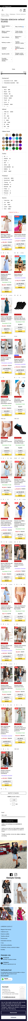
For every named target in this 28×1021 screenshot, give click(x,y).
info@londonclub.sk (9, 997)
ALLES (6, 160)
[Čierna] (13, 135)
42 (20, 295)
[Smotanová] (10, 135)
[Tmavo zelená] (13, 148)
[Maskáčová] (6, 141)
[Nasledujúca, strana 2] (13, 804)
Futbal (6, 188)
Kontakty (3, 949)
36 (15, 252)
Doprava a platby (5, 934)
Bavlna (8, 98)
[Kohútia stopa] (16, 145)
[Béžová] (6, 135)
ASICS (7, 164)
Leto (7, 204)
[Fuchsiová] (20, 148)
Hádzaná (7, 190)
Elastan (7, 93)
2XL (11, 458)
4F (5, 156)
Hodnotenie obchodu (6, 940)
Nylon (7, 91)
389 (17, 804)
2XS (6, 113)
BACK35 (7, 249)
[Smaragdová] (6, 148)
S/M (7, 122)
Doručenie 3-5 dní (10, 80)
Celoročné (8, 200)
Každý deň (8, 178)
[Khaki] (3, 148)
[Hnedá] (20, 135)
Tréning (7, 182)
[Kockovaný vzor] (16, 141)
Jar (7, 202)
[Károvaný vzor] (10, 141)
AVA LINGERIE (9, 167)
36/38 (22, 458)
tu (15, 1009)
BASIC (7, 171)
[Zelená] (16, 148)
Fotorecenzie (4, 938)
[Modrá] (10, 138)
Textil (6, 100)
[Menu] (24, 10)
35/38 (15, 336)
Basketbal (7, 184)
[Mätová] (10, 148)
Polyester (8, 96)
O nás (2, 943)
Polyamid (8, 104)
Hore (14, 800)
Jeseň (7, 206)
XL (8, 252)
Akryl (7, 89)
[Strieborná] (3, 138)
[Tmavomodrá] (6, 138)
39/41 (15, 458)
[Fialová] (20, 145)
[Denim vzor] (20, 138)
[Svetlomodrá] (13, 138)
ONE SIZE (8, 111)
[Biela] (3, 135)
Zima (7, 208)
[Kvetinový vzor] (3, 145)
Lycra (6, 102)
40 (17, 295)
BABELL (7, 169)
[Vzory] (3, 141)
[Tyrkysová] (16, 138)
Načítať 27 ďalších (13, 793)
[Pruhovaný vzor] (13, 145)
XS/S (6, 118)
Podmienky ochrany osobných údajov (10, 947)
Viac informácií (5, 975)
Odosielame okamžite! (11, 82)
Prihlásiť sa (9, 821)
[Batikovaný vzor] (13, 141)
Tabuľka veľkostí (5, 936)
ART (6, 162)
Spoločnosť (9, 180)
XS (6, 116)
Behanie (7, 186)
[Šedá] (16, 135)
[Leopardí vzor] (10, 145)
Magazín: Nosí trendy (6, 929)
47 (19, 458)
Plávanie (7, 193)
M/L (6, 126)
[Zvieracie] (6, 145)
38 (17, 252)
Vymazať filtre (13, 212)
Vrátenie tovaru (4, 931)
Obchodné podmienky (6, 945)
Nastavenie (13, 1012)
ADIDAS (7, 158)
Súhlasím (13, 1017)
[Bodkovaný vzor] (20, 141)
